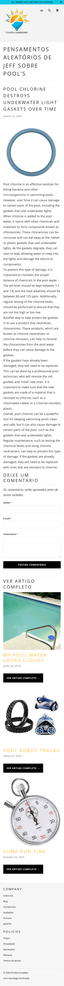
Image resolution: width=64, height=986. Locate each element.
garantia (7, 923)
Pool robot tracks (31, 750)
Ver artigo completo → (23, 678)
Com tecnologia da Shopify (16, 978)
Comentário (10, 534)
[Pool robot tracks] (32, 717)
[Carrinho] (57, 10)
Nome (7, 502)
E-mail (7, 518)
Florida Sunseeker (19, 972)
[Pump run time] (32, 813)
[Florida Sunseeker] (16, 23)
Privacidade (9, 943)
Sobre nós (8, 895)
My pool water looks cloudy (25, 657)
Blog (5, 901)
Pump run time (24, 851)
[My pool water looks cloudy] (32, 622)
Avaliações (8, 912)
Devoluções (9, 949)
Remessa (7, 955)
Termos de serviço (12, 960)
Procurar (7, 918)
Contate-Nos (9, 906)
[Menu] (41, 10)
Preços (6, 938)
